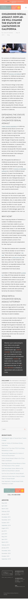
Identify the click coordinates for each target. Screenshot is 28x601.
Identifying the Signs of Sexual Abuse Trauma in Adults (14, 439)
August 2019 (5, 528)
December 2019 (6, 517)
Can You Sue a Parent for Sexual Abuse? (13, 473)
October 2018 (5, 556)
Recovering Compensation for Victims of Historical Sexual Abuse (13, 454)
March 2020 (5, 508)
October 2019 (5, 522)
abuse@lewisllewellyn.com (20, 586)
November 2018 (6, 553)
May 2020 (4, 503)
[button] (26, 7)
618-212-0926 (17, 581)
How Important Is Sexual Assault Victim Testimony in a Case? (12, 482)
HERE (8, 1)
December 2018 (6, 550)
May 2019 (4, 536)
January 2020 (5, 514)
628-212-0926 (17, 574)
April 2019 (4, 539)
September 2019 (6, 525)
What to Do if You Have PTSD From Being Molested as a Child (13, 449)
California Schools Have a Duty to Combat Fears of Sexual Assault (13, 477)
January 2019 (5, 548)
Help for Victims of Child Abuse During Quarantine (12, 444)
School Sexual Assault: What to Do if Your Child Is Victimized (13, 459)
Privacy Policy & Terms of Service (11, 593)
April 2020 (4, 506)
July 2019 (4, 531)
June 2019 (4, 534)
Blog (8, 35)
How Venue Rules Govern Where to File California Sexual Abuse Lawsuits (12, 469)
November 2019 (6, 520)
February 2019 (6, 545)
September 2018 (6, 559)
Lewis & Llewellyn (8, 32)
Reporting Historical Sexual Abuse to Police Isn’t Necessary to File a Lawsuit (13, 464)
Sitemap (5, 594)
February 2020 (6, 511)
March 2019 (5, 542)
